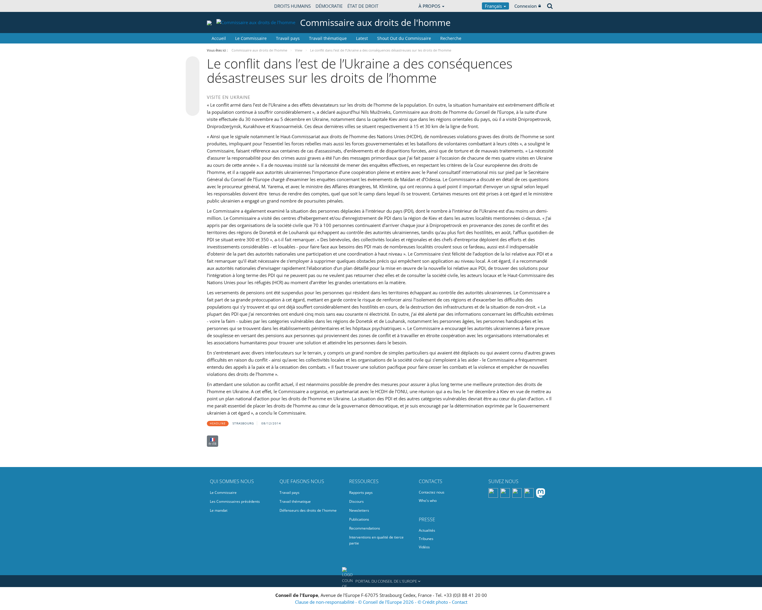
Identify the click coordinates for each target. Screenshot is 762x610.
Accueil (219, 38)
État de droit (362, 6)
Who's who (428, 500)
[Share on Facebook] (192, 86)
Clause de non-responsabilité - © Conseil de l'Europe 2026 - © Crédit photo (372, 602)
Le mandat (218, 510)
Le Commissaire (251, 38)
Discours (356, 501)
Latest (362, 38)
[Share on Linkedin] (192, 97)
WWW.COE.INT (222, 6)
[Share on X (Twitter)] (192, 75)
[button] (381, 581)
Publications (359, 519)
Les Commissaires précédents (235, 501)
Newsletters (359, 510)
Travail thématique (328, 38)
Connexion (525, 6)
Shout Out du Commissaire (404, 38)
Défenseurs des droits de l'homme (308, 510)
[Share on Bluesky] (192, 63)
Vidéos (424, 547)
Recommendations (364, 528)
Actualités (427, 530)
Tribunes (426, 538)
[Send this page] (192, 109)
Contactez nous (431, 492)
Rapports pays (361, 492)
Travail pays (288, 38)
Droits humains (292, 6)
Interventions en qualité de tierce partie (376, 540)
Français (494, 6)
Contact (459, 602)
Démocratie (329, 6)
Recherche (450, 38)
